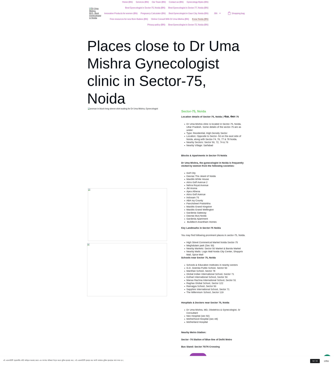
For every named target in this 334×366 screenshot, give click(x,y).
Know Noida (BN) (200, 19)
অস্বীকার (326, 361)
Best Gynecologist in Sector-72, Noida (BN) (188, 25)
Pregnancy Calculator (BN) (153, 13)
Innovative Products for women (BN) (121, 13)
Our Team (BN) (159, 2)
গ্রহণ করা (315, 361)
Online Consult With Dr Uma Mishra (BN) (170, 19)
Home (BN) (127, 2)
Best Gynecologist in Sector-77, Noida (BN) (188, 8)
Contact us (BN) (176, 2)
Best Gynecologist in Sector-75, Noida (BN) (145, 8)
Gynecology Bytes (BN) (197, 2)
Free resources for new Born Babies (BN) (129, 19)
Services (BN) (142, 2)
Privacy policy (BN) (156, 25)
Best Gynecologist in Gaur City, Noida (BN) (188, 13)
